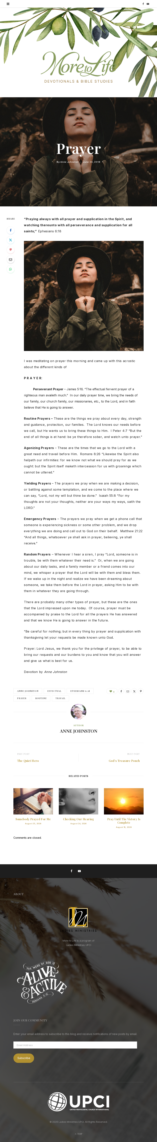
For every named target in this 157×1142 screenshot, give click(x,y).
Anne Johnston (69, 162)
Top (79, 1133)
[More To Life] (78, 67)
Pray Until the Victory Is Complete (123, 821)
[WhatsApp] (10, 269)
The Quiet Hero (28, 761)
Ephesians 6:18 (80, 691)
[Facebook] (10, 230)
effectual (54, 691)
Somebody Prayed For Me (33, 819)
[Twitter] (10, 240)
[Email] (10, 259)
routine (41, 698)
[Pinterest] (10, 250)
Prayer (21, 698)
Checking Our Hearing (78, 819)
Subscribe (23, 1058)
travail (60, 698)
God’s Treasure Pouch (124, 761)
